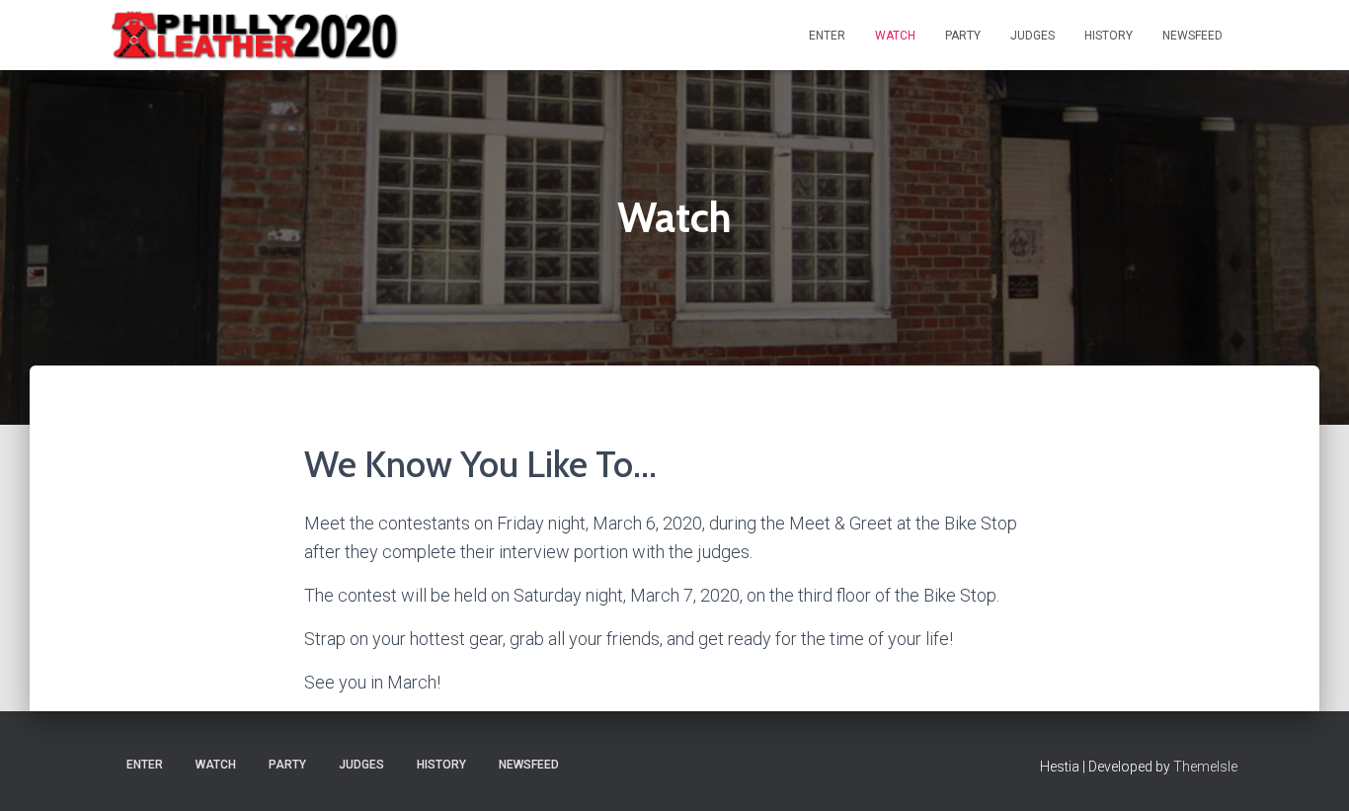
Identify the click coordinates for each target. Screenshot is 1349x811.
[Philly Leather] (257, 35)
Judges (1032, 35)
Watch (895, 35)
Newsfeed (1192, 35)
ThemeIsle (1205, 766)
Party (963, 35)
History (1108, 35)
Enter (827, 35)
